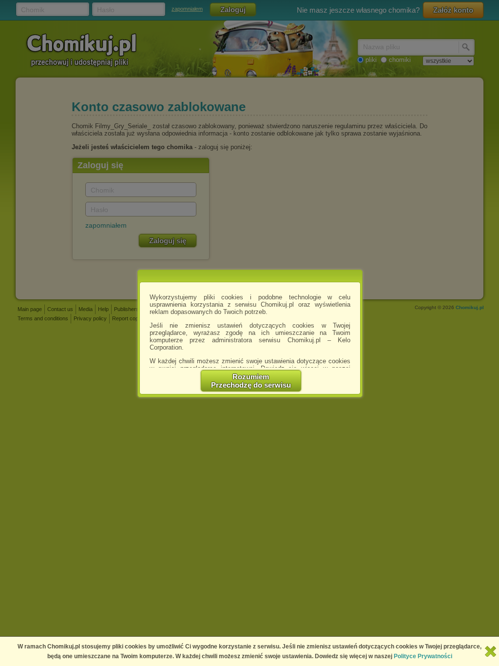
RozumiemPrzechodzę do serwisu (251, 380)
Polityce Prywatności (423, 656)
